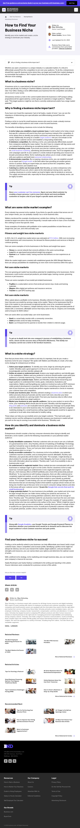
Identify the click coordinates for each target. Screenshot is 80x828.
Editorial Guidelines (65, 48)
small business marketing (20, 150)
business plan (57, 393)
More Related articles (63, 696)
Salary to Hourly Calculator (13, 796)
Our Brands (8, 808)
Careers (30, 787)
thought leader (27, 161)
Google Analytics (24, 524)
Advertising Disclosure (59, 800)
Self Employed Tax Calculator (13, 800)
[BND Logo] (13, 747)
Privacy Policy (56, 782)
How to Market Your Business (13, 787)
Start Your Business (15, 16)
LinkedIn (14, 626)
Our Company (33, 778)
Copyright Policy (57, 796)
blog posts (13, 406)
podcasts (23, 406)
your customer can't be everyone (27, 192)
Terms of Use (56, 791)
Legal (54, 778)
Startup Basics (28, 16)
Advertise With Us (33, 791)
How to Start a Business (12, 782)
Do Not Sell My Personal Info (61, 787)
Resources (8, 778)
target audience (46, 137)
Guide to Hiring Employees (13, 791)
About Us (31, 782)
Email (7, 626)
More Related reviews (63, 657)
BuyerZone (7, 816)
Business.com (8, 812)
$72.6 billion (53, 238)
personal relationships (43, 157)
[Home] (14, 9)
